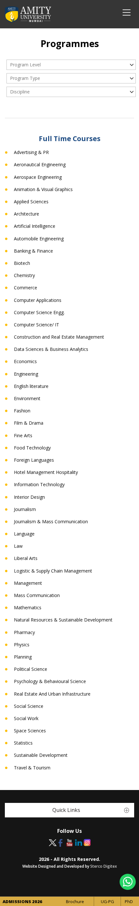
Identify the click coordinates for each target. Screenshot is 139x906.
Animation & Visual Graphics (43, 189)
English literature (31, 386)
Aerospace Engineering (38, 177)
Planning (23, 657)
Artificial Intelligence (34, 226)
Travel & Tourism (32, 768)
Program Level (25, 65)
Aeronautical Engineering (40, 165)
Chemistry (24, 275)
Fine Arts (23, 436)
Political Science (30, 669)
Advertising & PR (31, 152)
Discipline (20, 92)
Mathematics (27, 608)
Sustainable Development (41, 755)
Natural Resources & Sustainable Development (63, 620)
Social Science (28, 706)
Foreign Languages (34, 460)
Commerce (25, 288)
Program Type (25, 78)
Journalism (25, 509)
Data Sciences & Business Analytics (51, 349)
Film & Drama (28, 423)
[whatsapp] (128, 882)
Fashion (22, 411)
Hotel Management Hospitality (46, 472)
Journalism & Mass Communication (51, 522)
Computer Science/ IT (36, 325)
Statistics (23, 743)
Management (28, 583)
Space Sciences (30, 731)
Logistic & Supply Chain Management (53, 571)
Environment (27, 398)
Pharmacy (24, 632)
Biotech (22, 263)
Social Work (26, 718)
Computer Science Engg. (39, 312)
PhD (129, 901)
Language (24, 534)
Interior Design (29, 497)
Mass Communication (37, 595)
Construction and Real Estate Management (59, 337)
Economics (25, 361)
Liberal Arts (25, 558)
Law (18, 546)
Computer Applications (37, 300)
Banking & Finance (33, 251)
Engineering (26, 374)
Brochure (75, 901)
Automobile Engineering (39, 239)
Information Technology (39, 484)
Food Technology (32, 448)
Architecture (26, 214)
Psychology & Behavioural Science (50, 681)
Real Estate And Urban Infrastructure (52, 694)
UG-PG (107, 901)
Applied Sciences (31, 202)
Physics (21, 645)
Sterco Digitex (103, 866)
